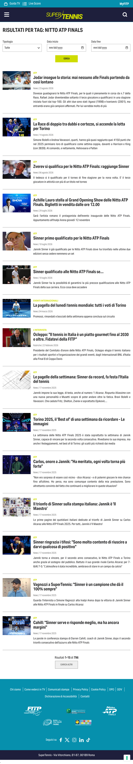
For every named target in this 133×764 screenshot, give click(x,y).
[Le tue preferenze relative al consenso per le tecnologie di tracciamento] (127, 758)
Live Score (34, 3)
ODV (119, 689)
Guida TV (14, 3)
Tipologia (8, 41)
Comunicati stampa (58, 689)
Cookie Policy (98, 689)
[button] (22, 48)
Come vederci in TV (34, 689)
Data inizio (52, 41)
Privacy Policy (80, 689)
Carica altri (66, 664)
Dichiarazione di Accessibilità (61, 696)
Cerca (67, 58)
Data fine (96, 41)
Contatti (85, 696)
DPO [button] (111, 689)
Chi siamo (15, 689)
